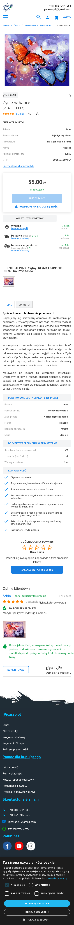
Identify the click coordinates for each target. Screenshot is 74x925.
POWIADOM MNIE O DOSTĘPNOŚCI (38, 206)
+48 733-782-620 (19, 815)
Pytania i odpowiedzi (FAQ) (19, 791)
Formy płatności (12, 773)
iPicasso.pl (12, 714)
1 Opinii (20, 113)
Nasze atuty (10, 731)
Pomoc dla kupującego (22, 756)
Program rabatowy (14, 737)
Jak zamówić (10, 767)
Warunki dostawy (20, 238)
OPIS (9, 304)
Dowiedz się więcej (57, 878)
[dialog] (37, 891)
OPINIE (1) (24, 304)
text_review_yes (48, 668)
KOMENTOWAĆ (15, 669)
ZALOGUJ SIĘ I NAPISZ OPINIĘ (37, 569)
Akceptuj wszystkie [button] (36, 903)
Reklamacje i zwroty (15, 785)
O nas (6, 725)
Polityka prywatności (15, 749)
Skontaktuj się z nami (21, 799)
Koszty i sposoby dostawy (18, 779)
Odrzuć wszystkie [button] (37, 912)
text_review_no (58, 668)
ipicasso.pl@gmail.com (57, 9)
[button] (37, 919)
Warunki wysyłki (19, 228)
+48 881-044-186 (60, 5)
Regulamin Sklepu (13, 743)
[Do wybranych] (29, 114)
